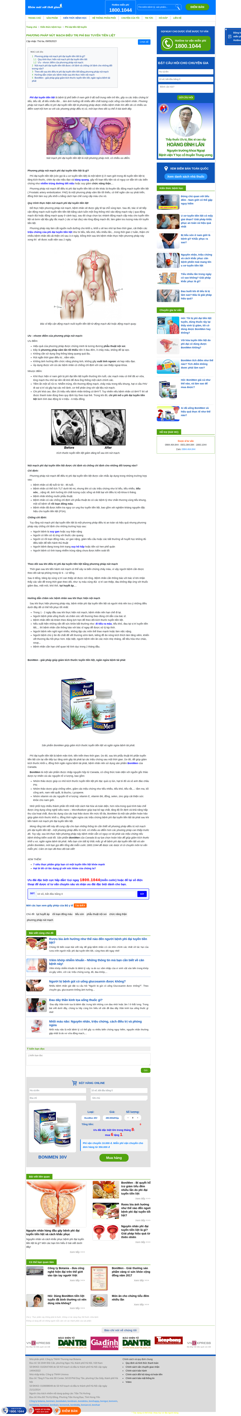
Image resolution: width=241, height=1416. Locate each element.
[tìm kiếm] (177, 7)
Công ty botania (37, 1401)
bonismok (64, 1405)
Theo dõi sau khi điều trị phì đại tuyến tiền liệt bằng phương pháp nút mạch (70, 72)
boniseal (44, 1405)
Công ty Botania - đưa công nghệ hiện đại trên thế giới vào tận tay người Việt (66, 1272)
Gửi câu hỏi (186, 97)
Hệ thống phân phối (104, 18)
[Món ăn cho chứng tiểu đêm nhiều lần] (99, 1300)
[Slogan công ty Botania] (44, 4)
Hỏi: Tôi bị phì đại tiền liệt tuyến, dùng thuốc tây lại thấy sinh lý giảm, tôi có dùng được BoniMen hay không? (196, 325)
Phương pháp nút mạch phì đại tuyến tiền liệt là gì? (58, 56)
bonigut (104, 1401)
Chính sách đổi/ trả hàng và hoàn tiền (144, 1374)
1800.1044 (90, 880)
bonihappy (94, 1401)
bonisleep (34, 1405)
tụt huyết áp (43, 914)
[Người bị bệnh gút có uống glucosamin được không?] (36, 985)
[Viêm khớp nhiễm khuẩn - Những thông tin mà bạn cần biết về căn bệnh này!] (36, 965)
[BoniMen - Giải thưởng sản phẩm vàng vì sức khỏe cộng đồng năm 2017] (99, 1278)
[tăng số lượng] (137, 1118)
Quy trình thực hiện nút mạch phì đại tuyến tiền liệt (60, 59)
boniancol (86, 1405)
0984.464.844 (188, 449)
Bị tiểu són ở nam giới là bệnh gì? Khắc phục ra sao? (195, 239)
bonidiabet (61, 1401)
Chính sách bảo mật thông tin (140, 1378)
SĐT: (32, 893)
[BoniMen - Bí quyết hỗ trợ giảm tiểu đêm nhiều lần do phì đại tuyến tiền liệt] (106, 1190)
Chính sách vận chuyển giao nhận (142, 1367)
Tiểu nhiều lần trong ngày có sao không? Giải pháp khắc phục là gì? (196, 278)
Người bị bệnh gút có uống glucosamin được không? (87, 981)
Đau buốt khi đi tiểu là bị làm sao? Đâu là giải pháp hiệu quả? (196, 295)
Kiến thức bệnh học (75, 18)
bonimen (50, 1401)
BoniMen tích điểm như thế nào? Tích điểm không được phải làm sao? (197, 364)
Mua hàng (114, 1158)
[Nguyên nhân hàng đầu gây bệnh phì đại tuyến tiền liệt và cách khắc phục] (56, 1204)
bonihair (96, 1405)
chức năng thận (118, 914)
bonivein (113, 1401)
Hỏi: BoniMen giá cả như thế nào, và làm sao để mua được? (195, 384)
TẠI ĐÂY (80, 905)
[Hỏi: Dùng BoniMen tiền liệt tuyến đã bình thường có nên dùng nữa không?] (35, 1300)
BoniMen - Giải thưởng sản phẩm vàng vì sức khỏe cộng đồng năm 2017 (131, 1272)
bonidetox (83, 1401)
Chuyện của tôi (130, 18)
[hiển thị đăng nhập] (1, 1414)
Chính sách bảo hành (136, 1371)
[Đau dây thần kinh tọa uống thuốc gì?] (36, 1005)
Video (129, 1382)
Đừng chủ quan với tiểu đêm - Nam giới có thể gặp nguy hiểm (196, 200)
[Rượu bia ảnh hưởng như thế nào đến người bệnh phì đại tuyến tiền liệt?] (36, 943)
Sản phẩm (52, 18)
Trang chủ (34, 18)
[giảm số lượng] (127, 1118)
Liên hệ (177, 18)
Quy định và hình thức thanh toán (142, 1363)
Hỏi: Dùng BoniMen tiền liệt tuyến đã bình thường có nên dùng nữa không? (67, 1299)
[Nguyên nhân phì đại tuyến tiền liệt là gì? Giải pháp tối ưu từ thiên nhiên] (106, 1232)
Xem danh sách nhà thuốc (185, 176)
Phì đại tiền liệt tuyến (76, 27)
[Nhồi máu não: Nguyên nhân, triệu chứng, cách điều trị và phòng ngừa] (36, 1026)
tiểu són (79, 914)
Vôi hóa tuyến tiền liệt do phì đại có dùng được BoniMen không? (196, 344)
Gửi (146, 1070)
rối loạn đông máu (62, 914)
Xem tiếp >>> (77, 1252)
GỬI (142, 894)
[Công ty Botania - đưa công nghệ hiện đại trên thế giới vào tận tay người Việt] (35, 1270)
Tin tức (149, 18)
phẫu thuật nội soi (97, 914)
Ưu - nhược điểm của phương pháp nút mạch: (58, 62)
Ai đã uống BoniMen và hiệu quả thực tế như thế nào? (195, 412)
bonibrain (72, 1401)
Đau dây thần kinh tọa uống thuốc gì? (76, 1000)
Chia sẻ (144, 42)
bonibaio (54, 1405)
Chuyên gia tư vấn (170, 310)
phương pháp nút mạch (40, 920)
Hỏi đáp (163, 18)
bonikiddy (75, 1405)
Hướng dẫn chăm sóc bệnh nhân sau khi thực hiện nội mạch (63, 75)
